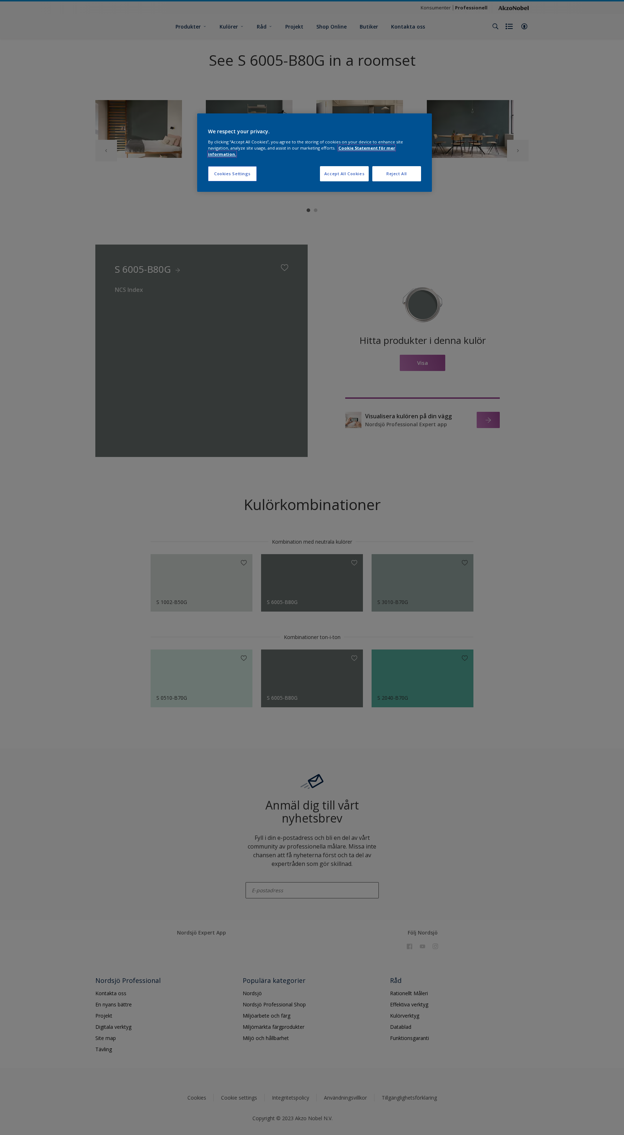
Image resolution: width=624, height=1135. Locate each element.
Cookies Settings (232, 173)
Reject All (396, 173)
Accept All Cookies (344, 173)
